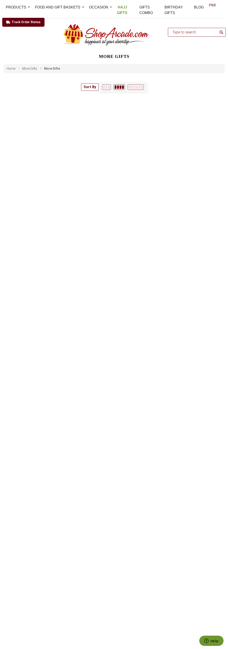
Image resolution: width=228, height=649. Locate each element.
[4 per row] (119, 87)
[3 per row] (106, 87)
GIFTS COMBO (146, 10)
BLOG (199, 7)
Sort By (89, 87)
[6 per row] (136, 87)
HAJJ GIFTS (122, 10)
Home (11, 68)
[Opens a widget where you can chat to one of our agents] (211, 641)
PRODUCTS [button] (16, 7)
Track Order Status (26, 22)
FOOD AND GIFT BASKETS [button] (58, 7)
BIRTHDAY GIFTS (174, 10)
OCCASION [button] (99, 7)
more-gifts (29, 68)
